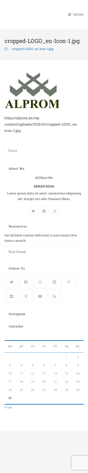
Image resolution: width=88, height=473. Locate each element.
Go (74, 252)
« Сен (8, 407)
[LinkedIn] (54, 281)
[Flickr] (11, 296)
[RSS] (54, 296)
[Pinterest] (68, 281)
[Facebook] (44, 211)
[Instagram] (55, 211)
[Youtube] (40, 296)
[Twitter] (33, 211)
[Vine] (25, 296)
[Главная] (6, 49)
